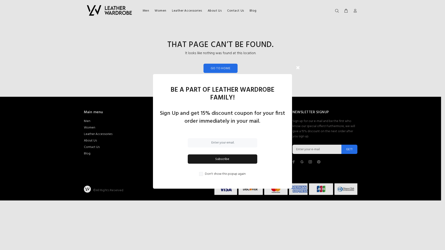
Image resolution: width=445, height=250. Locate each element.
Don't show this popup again (225, 174)
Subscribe (222, 159)
